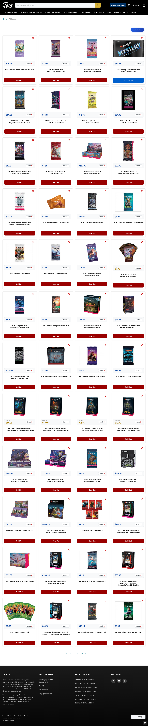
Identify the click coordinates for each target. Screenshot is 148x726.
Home (5, 19)
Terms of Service (7, 716)
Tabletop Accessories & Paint (30, 12)
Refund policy (18, 716)
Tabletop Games (10, 12)
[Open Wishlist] (145, 723)
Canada (137, 717)
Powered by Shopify (8, 720)
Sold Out (19, 80)
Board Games (85, 12)
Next (82, 653)
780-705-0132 (43, 690)
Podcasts (134, 12)
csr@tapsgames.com (45, 694)
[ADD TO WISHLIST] (33, 38)
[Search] (98, 5)
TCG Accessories (70, 12)
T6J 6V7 (41, 686)
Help (125, 12)
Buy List (26, 716)
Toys (108, 12)
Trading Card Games (52, 12)
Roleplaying (98, 12)
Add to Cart (128, 80)
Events (116, 12)
